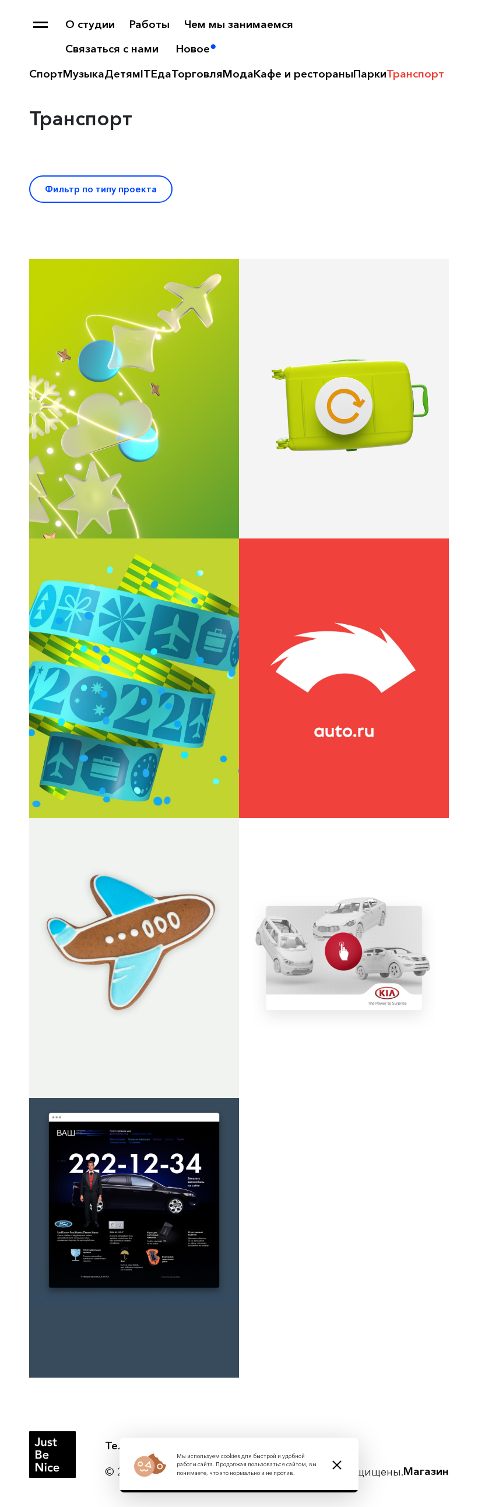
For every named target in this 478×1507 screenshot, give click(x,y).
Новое (193, 48)
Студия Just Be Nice (52, 1454)
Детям (122, 73)
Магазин (426, 1471)
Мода (238, 73)
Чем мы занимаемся (238, 24)
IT (145, 73)
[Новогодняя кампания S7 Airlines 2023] (134, 398)
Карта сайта (40, 24)
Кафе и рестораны (303, 73)
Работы (149, 24)
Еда (161, 73)
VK (179, 1445)
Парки (369, 73)
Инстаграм (230, 1445)
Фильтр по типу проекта (101, 189)
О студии (90, 24)
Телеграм (131, 1445)
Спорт (46, 73)
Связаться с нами (112, 48)
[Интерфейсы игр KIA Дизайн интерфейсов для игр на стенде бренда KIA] (344, 958)
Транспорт (415, 73)
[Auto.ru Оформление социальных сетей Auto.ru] (344, 678)
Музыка (83, 73)
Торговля (197, 73)
